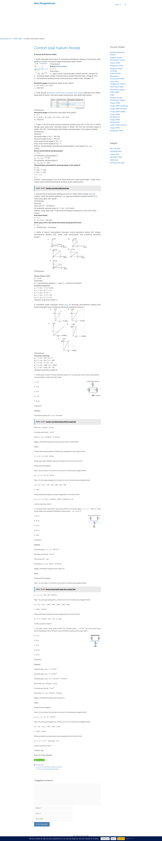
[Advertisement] (81, 23)
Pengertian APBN (116, 131)
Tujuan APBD (115, 63)
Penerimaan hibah (117, 87)
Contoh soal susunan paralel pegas (47, 769)
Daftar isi (118, 5)
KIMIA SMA (114, 160)
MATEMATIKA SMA (117, 163)
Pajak (112, 95)
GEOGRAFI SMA (116, 157)
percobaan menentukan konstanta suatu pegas (65, 93)
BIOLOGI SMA (115, 149)
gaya (91, 194)
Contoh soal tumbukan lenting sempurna (49, 767)
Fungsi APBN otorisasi (118, 125)
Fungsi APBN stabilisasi (119, 106)
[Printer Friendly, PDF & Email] (39, 760)
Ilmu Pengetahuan (44, 3)
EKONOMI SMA (115, 151)
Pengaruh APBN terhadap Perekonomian (116, 71)
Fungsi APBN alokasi (118, 112)
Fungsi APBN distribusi (118, 109)
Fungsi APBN (115, 128)
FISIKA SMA (40, 765)
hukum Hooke (61, 66)
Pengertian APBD (116, 66)
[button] (125, 5)
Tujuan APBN (115, 103)
